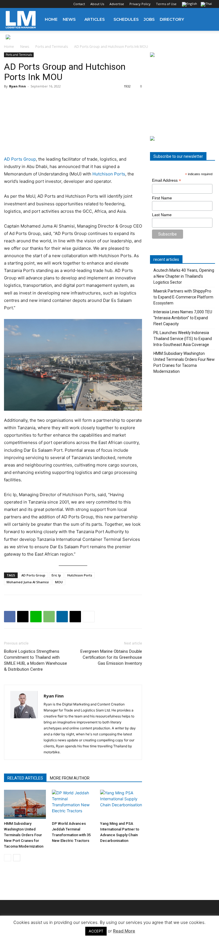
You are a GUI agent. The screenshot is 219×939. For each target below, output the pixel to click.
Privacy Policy (140, 4)
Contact (79, 4)
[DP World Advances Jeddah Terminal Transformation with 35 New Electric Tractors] (73, 804)
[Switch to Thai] (207, 4)
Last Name (162, 214)
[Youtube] (47, 4)
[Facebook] (10, 4)
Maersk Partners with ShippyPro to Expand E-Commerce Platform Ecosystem (183, 297)
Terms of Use (166, 4)
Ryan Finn (17, 86)
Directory (172, 19)
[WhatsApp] (49, 616)
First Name (162, 198)
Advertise (117, 4)
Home (51, 19)
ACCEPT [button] (96, 931)
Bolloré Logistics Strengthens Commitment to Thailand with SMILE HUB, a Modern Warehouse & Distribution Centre (35, 660)
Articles (94, 19)
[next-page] (16, 857)
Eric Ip (56, 575)
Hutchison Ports (108, 174)
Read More (124, 931)
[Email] (75, 616)
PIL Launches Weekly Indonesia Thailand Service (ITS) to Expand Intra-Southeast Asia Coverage (182, 338)
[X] (38, 4)
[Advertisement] (182, 96)
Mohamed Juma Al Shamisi (28, 582)
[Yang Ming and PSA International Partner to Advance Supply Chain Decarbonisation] (121, 804)
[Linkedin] (29, 4)
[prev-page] (7, 857)
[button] (206, 19)
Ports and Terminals (51, 46)
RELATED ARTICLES (25, 778)
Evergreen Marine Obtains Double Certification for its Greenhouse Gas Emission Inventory (111, 657)
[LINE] (36, 616)
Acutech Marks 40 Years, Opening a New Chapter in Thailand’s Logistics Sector (183, 276)
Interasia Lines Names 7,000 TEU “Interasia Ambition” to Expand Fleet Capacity (182, 318)
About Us (97, 4)
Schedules (126, 19)
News (69, 19)
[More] (89, 616)
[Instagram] (19, 4)
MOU (59, 582)
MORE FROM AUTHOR (70, 778)
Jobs (149, 19)
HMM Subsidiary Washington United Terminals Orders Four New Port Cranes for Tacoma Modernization (23, 834)
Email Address (166, 180)
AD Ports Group (20, 159)
